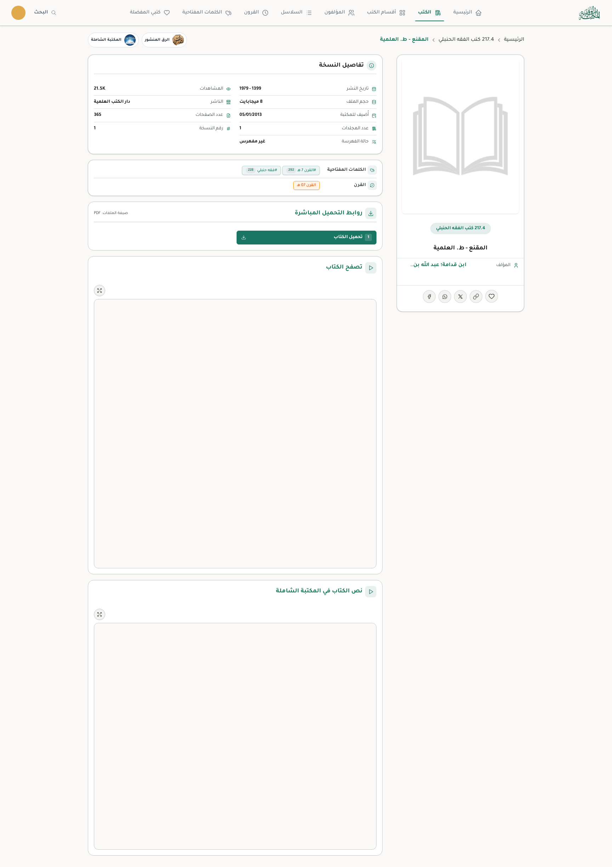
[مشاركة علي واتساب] (444, 296)
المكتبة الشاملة (106, 40)
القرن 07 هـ (306, 185)
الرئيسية (462, 12)
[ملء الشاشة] (99, 290)
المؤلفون (334, 12)
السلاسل (291, 12)
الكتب (424, 12)
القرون (251, 12)
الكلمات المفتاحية (202, 12)
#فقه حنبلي (262, 170)
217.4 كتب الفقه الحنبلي (466, 40)
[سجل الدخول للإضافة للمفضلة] (491, 296)
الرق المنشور (157, 40)
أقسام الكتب (381, 12)
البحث (41, 12)
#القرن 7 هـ (302, 170)
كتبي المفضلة (145, 12)
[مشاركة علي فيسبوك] (429, 296)
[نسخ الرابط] (476, 296)
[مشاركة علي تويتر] (460, 296)
